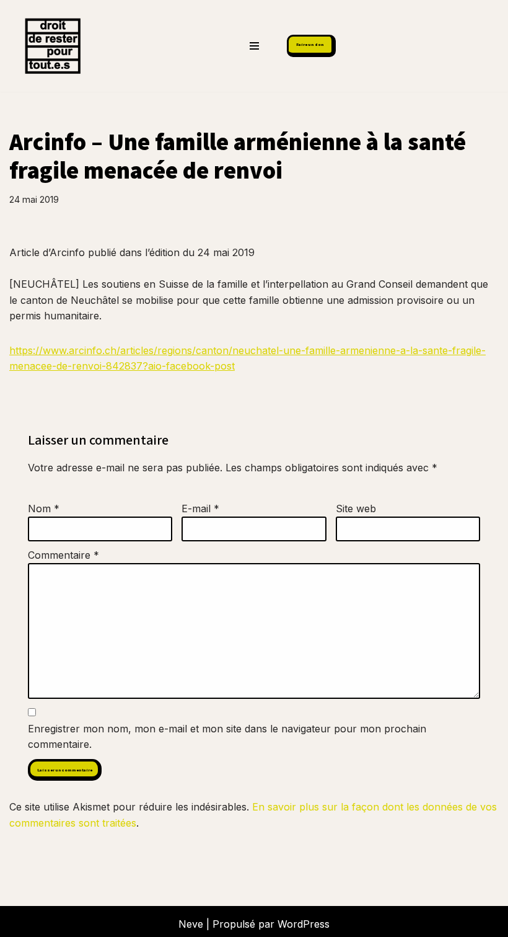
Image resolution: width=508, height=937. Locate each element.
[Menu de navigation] (254, 46)
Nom (43, 508)
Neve (190, 924)
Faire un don (310, 44)
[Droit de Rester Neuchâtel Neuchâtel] (49, 46)
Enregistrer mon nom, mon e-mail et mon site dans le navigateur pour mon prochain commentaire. (227, 736)
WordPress (304, 924)
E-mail (200, 508)
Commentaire (63, 555)
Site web (356, 508)
